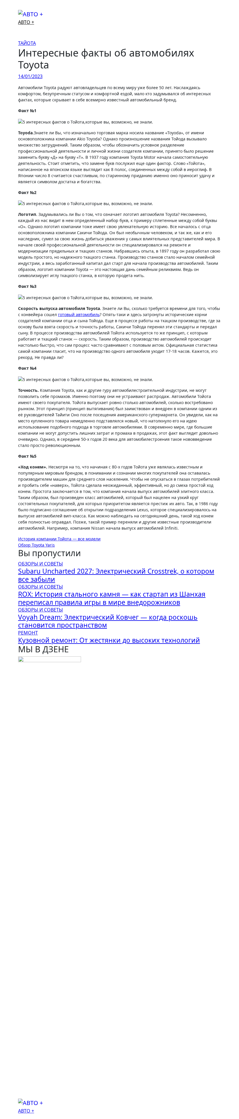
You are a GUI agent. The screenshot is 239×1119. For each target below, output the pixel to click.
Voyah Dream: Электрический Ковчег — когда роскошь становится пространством (108, 621)
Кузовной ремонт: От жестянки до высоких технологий (109, 640)
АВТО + (26, 22)
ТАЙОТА (27, 43)
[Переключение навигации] (22, 7)
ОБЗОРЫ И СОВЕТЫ (40, 564)
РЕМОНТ (28, 633)
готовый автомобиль (79, 314)
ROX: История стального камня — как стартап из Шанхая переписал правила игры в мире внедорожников (111, 598)
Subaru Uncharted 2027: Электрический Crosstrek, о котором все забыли (116, 575)
